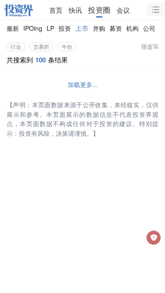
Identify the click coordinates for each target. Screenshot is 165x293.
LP (50, 28)
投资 (65, 28)
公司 (149, 28)
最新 (13, 28)
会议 (123, 9)
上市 (81, 28)
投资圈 (99, 9)
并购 (99, 28)
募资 (116, 28)
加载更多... (83, 84)
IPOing (32, 28)
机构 (132, 28)
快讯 (75, 9)
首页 (55, 9)
